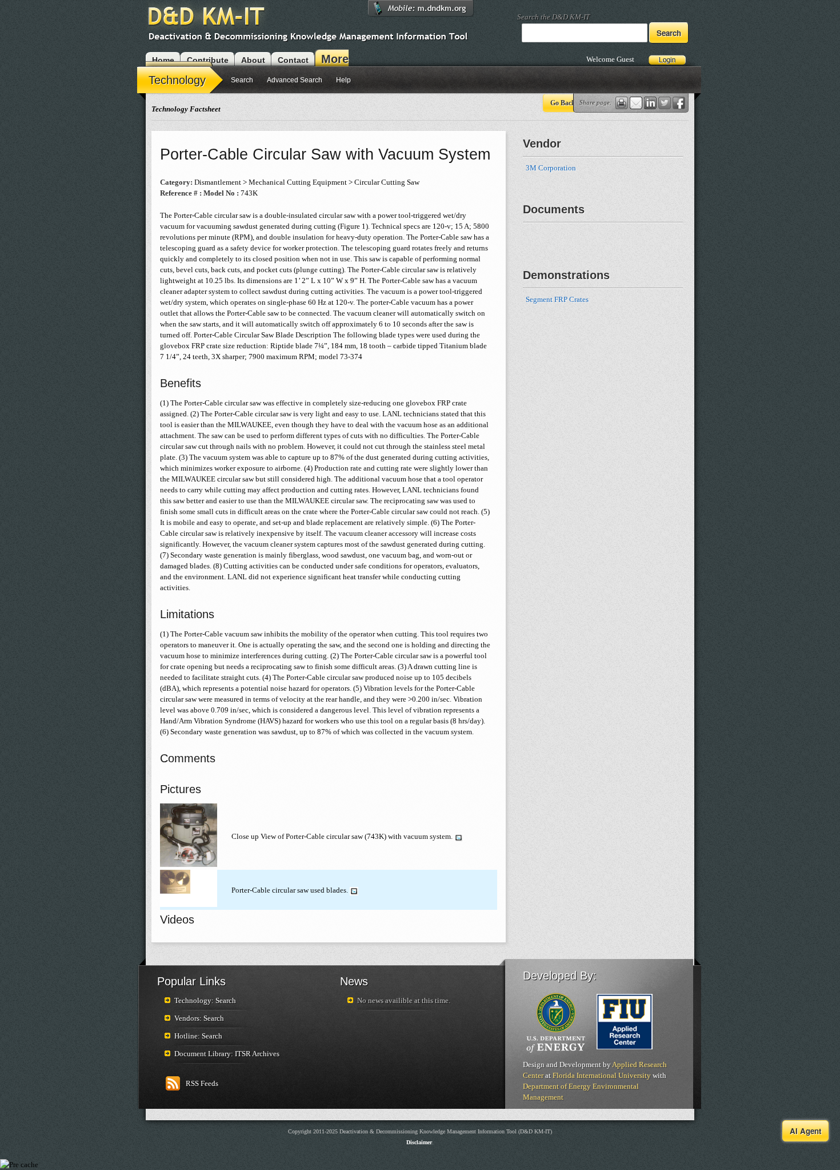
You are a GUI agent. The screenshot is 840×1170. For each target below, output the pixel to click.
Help (343, 80)
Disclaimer (419, 1142)
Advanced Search (294, 80)
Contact (293, 60)
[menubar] (247, 81)
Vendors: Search (199, 1018)
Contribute (208, 60)
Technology (177, 80)
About (253, 60)
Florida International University (602, 1075)
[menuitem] (181, 79)
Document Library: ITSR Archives (226, 1053)
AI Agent (805, 1130)
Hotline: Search (198, 1036)
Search (242, 80)
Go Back (562, 103)
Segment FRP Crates (557, 299)
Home (163, 60)
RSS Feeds (202, 1083)
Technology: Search (205, 1000)
